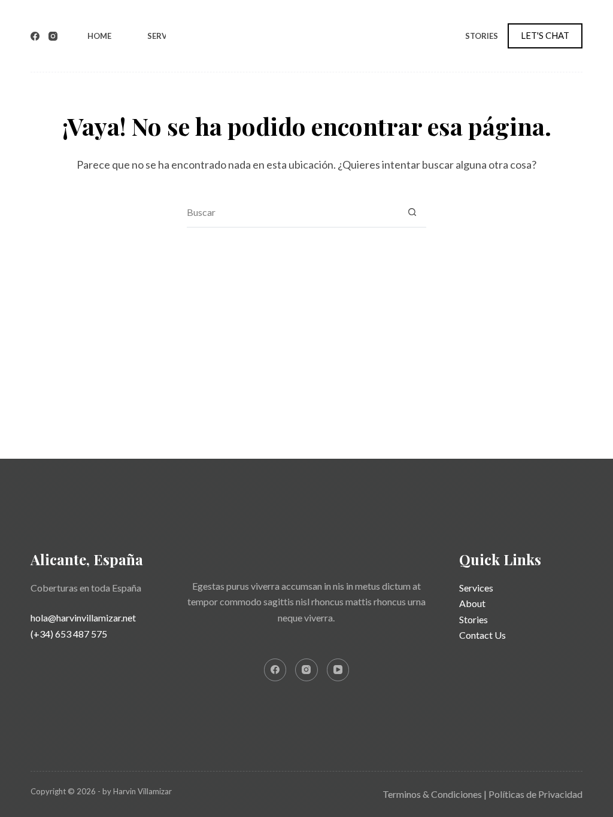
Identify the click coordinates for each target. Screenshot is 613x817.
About (472, 603)
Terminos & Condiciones (432, 794)
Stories (481, 36)
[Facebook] (35, 36)
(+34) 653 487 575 (69, 633)
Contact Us (482, 635)
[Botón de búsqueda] (411, 212)
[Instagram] (52, 36)
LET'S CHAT (545, 35)
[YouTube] (338, 670)
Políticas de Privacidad (535, 794)
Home (99, 36)
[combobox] (292, 212)
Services (165, 36)
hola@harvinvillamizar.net (83, 617)
